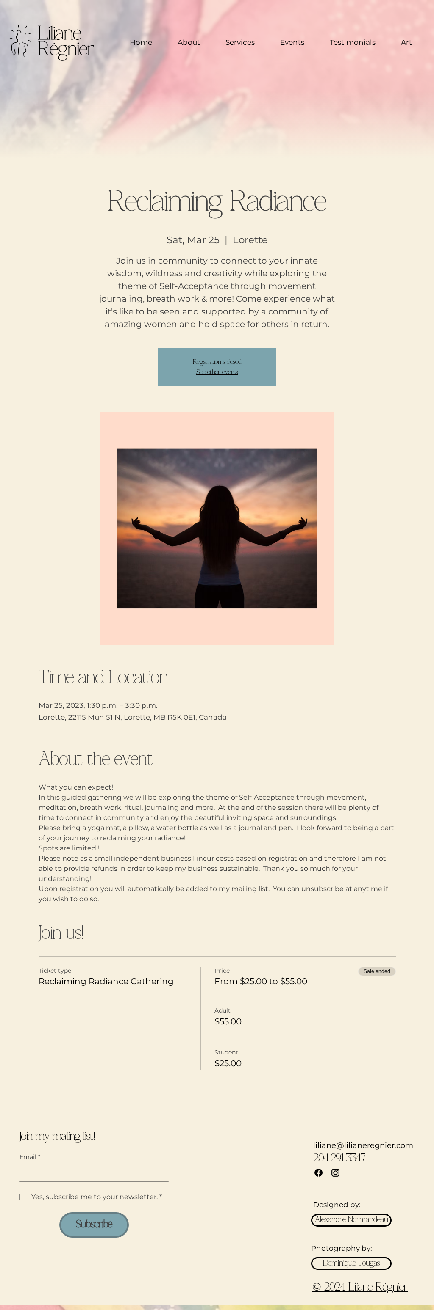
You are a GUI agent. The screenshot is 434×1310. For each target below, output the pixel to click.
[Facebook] (318, 1172)
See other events (217, 372)
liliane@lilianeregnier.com (363, 1145)
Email (29, 1157)
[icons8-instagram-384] (335, 1172)
